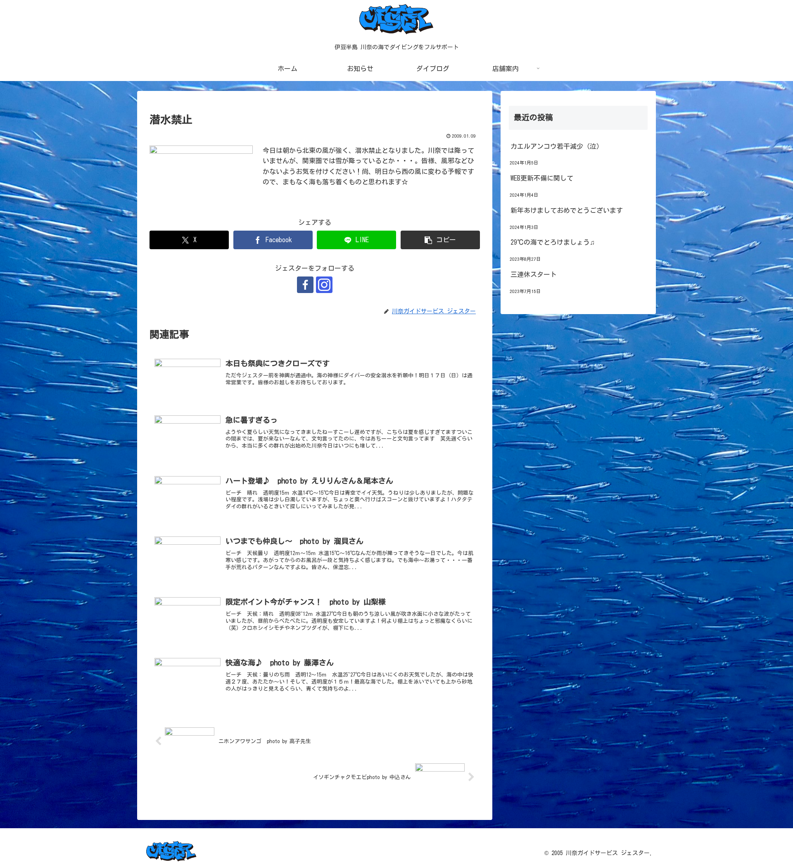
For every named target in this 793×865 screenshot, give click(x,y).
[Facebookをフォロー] (305, 284)
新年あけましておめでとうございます (566, 210)
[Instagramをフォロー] (324, 284)
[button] (440, 240)
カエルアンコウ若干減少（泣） (556, 146)
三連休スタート (533, 274)
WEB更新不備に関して (541, 178)
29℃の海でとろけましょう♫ (552, 242)
